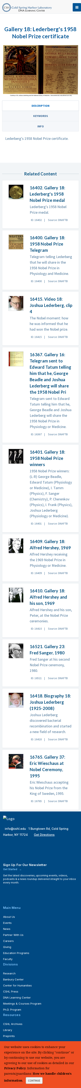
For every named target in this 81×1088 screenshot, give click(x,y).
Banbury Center (13, 979)
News (6, 928)
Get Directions (44, 834)
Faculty (7, 959)
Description (40, 106)
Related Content (40, 173)
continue (34, 1080)
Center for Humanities (17, 985)
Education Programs (16, 953)
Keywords (40, 116)
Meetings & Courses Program (22, 1003)
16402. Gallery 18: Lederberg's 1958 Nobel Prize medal (47, 194)
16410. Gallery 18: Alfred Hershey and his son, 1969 (48, 597)
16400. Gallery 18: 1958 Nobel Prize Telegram (47, 244)
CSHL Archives (12, 1024)
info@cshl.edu (16, 828)
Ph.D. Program (12, 1009)
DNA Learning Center (17, 997)
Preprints (9, 1036)
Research (9, 973)
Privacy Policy (15, 1068)
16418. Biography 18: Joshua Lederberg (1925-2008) (50, 702)
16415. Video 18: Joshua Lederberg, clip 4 (51, 305)
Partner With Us (13, 935)
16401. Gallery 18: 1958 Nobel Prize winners (47, 458)
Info (40, 126)
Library (7, 1030)
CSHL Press (10, 991)
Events (7, 922)
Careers (8, 941)
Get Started (10, 869)
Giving (7, 947)
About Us (9, 916)
